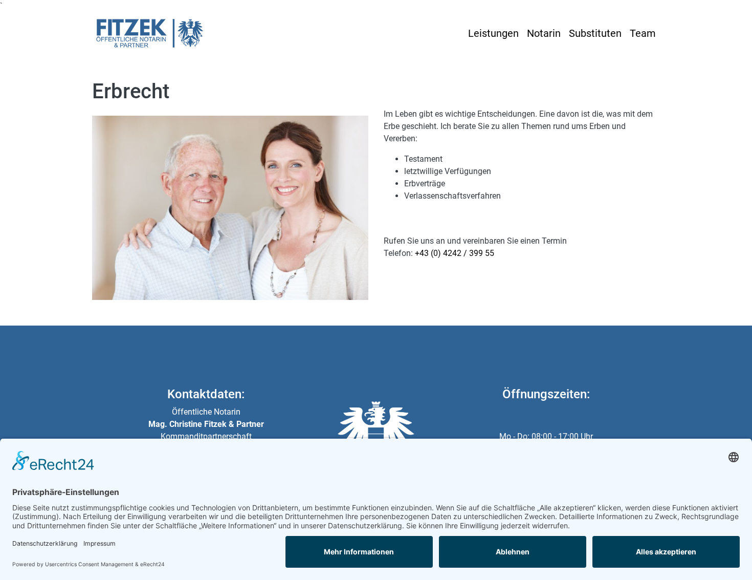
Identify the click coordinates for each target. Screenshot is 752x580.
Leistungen (493, 33)
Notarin (544, 33)
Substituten (595, 33)
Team (643, 33)
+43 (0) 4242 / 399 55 (454, 253)
